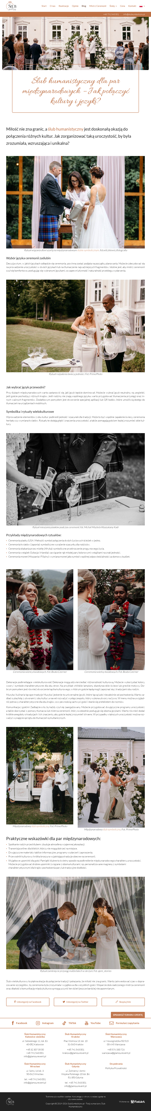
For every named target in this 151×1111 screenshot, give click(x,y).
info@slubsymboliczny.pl (134, 14)
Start (44, 6)
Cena (122, 6)
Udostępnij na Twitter (77, 1001)
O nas (52, 6)
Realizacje (64, 6)
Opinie (75, 6)
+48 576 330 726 (116, 1049)
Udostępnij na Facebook (28, 1001)
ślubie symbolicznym (88, 250)
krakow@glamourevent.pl (75, 1052)
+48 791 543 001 (111, 14)
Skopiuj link (125, 1001)
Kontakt (132, 6)
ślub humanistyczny (65, 128)
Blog (84, 6)
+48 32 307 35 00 (35, 1049)
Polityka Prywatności (116, 1068)
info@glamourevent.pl (35, 1056)
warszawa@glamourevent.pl (116, 1052)
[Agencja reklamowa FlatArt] (138, 1101)
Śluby (112, 6)
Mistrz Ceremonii (97, 6)
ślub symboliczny (40, 826)
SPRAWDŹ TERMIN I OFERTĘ (128, 1015)
